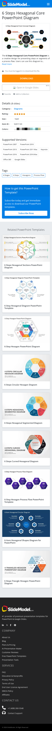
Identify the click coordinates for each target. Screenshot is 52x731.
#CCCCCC (20, 129)
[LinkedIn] (3, 625)
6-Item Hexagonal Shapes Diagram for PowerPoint (22, 541)
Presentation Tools (10, 660)
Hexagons (26, 175)
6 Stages (6, 175)
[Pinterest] (15, 625)
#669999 (36, 129)
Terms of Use (8, 683)
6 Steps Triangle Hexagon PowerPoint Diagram (22, 582)
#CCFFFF (34, 129)
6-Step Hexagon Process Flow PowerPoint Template (24, 500)
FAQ (4, 672)
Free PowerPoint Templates (14, 656)
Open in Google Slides (32, 87)
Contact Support (15, 713)
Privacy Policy (8, 679)
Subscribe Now (26, 213)
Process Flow (39, 175)
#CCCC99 (39, 129)
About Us (6, 637)
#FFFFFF (15, 129)
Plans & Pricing (8, 645)
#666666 (23, 129)
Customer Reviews (10, 652)
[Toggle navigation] (45, 4)
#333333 (18, 129)
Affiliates (6, 694)
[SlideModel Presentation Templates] (16, 3)
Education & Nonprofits (12, 676)
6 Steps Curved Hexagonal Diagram (21, 461)
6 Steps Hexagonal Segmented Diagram (23, 423)
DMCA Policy (7, 691)
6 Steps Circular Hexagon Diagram (20, 384)
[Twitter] (7, 625)
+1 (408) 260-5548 (15, 708)
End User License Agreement (15, 687)
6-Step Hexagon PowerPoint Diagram (22, 346)
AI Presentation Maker (12, 648)
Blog (4, 641)
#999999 (28, 129)
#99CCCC (31, 129)
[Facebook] (11, 625)
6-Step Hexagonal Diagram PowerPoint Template (23, 306)
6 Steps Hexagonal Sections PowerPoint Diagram (23, 266)
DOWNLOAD (26, 78)
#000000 (26, 129)
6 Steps (16, 175)
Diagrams (18, 108)
